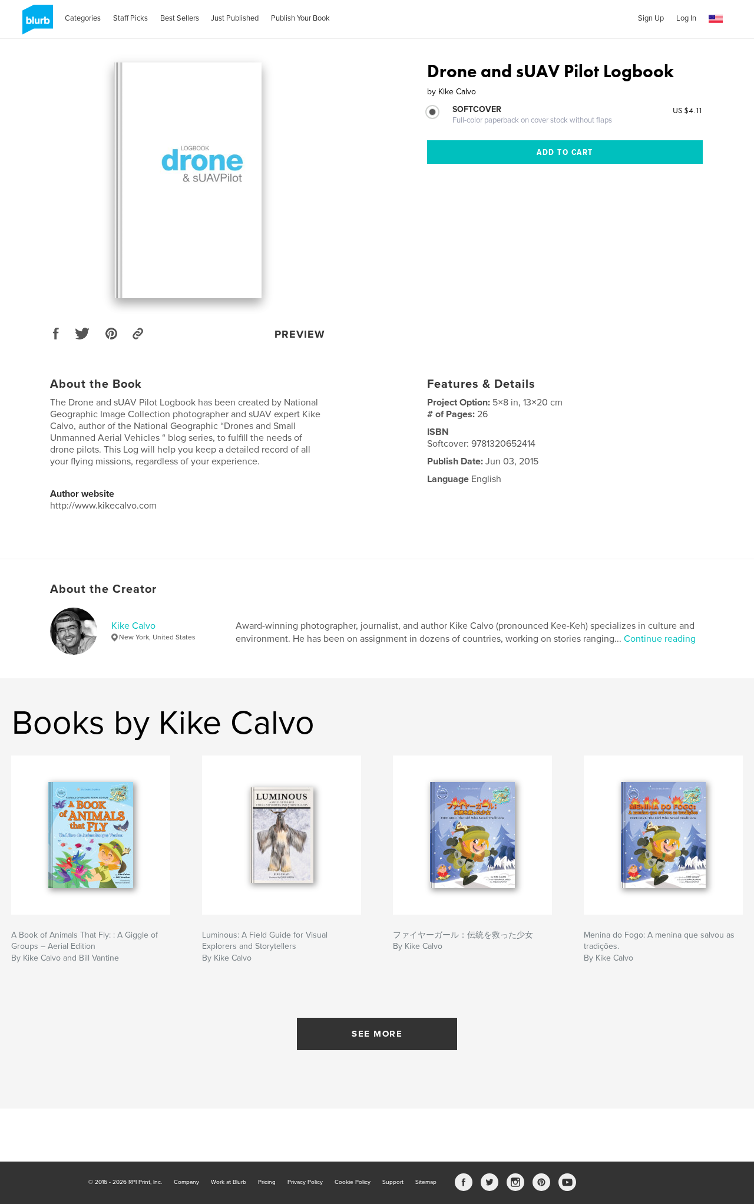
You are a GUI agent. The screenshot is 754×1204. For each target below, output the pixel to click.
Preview (300, 334)
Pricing (267, 1182)
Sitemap (425, 1182)
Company (186, 1182)
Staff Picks (130, 18)
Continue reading (660, 639)
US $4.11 (688, 110)
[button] (716, 19)
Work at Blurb (228, 1182)
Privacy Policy (305, 1182)
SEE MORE (377, 1033)
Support (393, 1182)
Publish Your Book (300, 18)
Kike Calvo (133, 626)
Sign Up (651, 18)
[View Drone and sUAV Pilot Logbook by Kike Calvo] (188, 180)
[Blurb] (35, 24)
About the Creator (103, 589)
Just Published (235, 18)
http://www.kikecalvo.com (103, 506)
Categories (83, 18)
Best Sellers (179, 18)
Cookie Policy (353, 1182)
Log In (686, 18)
